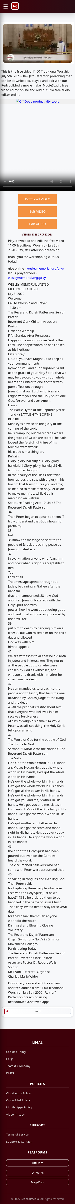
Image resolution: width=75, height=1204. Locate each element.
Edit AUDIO (37, 224)
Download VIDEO (37, 199)
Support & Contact (18, 1141)
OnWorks (38, 1172)
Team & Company (18, 1066)
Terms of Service (17, 1134)
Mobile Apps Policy (19, 1107)
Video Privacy (15, 1114)
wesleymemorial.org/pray (27, 278)
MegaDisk (37, 1182)
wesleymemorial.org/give (45, 268)
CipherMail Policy (18, 1100)
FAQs (9, 1059)
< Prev (38, 1011)
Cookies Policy (16, 1052)
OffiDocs (37, 1163)
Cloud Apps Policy (18, 1093)
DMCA (10, 1073)
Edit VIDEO (37, 211)
